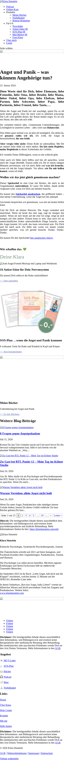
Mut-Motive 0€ (19, 34)
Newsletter (17, 26)
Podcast (10, 6)
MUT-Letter (10, 660)
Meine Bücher (19, 15)
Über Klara (5, 705)
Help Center (6, 710)
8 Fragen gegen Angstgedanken (20, 433)
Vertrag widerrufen (9, 758)
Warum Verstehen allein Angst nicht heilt (26, 493)
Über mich (11, 40)
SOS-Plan (9, 666)
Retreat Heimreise (21, 20)
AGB (57, 648)
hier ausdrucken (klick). (41, 238)
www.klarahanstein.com (12, 593)
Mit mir (3, 721)
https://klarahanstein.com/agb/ (44, 529)
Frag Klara (17, 37)
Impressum (33, 753)
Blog (6, 682)
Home (3, 699)
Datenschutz (47, 753)
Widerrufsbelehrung (17, 753)
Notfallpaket (18, 17)
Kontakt (4, 715)
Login (9, 43)
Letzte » (58, 515)
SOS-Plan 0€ (18, 31)
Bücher (7, 671)
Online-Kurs (12, 9)
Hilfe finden (6, 726)
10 (42, 515)
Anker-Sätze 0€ (20, 29)
